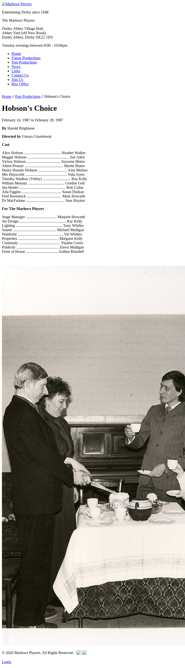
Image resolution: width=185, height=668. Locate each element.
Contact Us (20, 75)
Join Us (17, 80)
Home (16, 54)
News (16, 67)
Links (16, 71)
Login (6, 662)
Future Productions (26, 58)
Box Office (20, 84)
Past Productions (24, 62)
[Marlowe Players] (17, 4)
